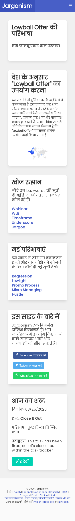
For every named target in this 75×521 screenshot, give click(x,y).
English (17, 492)
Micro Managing (27, 289)
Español (27, 492)
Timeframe (22, 217)
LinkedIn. (64, 502)
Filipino (44, 495)
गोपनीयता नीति (46, 498)
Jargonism (17, 6)
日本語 (64, 492)
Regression (22, 276)
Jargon (18, 227)
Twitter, (37, 502)
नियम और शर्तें (63, 498)
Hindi (52, 495)
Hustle (17, 294)
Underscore (22, 222)
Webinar (19, 208)
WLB (15, 213)
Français (25, 495)
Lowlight (19, 280)
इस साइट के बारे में (14, 498)
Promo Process (26, 285)
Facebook (48, 502)
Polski (34, 495)
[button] (70, 4)
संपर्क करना (31, 498)
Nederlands (40, 492)
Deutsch (54, 492)
